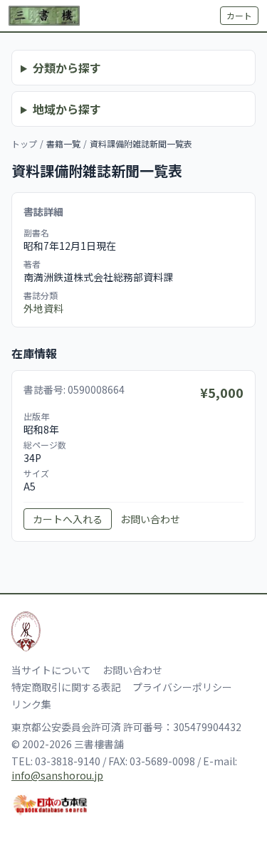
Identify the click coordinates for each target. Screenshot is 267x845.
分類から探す (67, 67)
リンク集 (31, 704)
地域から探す (67, 108)
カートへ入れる (68, 519)
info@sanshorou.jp (57, 775)
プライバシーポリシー (182, 687)
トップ (24, 143)
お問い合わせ (150, 519)
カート (239, 15)
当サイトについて (51, 670)
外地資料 (43, 308)
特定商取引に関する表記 (66, 687)
